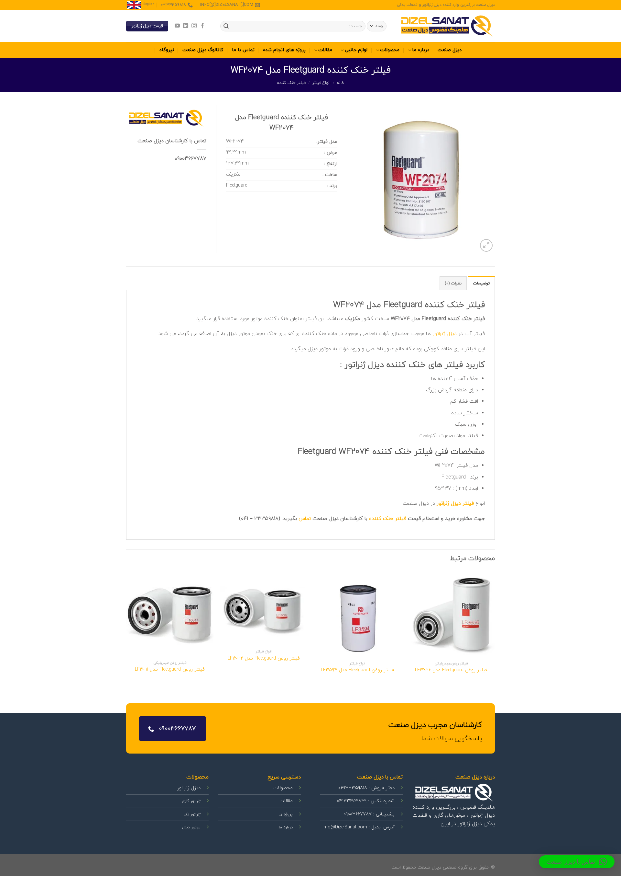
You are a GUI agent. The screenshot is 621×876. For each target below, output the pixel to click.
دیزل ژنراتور (444, 333)
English (148, 4)
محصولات (389, 50)
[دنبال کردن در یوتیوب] (177, 26)
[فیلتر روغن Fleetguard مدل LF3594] (357, 614)
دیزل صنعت (450, 50)
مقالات (325, 50)
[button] (577, 861)
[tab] (481, 283)
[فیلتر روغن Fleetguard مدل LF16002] (263, 608)
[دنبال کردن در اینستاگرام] (194, 26)
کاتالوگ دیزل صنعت (202, 50)
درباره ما (420, 50)
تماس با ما (243, 50)
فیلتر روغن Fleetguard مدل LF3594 (357, 670)
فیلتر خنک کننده (291, 83)
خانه (340, 83)
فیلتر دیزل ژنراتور (455, 503)
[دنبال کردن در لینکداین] (185, 26)
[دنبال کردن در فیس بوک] (202, 26)
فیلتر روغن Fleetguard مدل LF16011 (170, 670)
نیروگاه (166, 50)
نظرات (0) (453, 283)
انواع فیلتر (321, 83)
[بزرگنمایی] (486, 245)
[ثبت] (226, 26)
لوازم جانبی (356, 50)
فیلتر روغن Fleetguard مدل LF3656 (451, 670)
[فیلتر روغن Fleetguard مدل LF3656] (451, 614)
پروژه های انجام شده (284, 50)
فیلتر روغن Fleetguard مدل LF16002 (264, 659)
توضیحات (481, 283)
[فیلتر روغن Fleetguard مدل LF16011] (169, 614)
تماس (305, 518)
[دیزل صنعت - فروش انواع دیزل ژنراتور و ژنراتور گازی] (446, 26)
